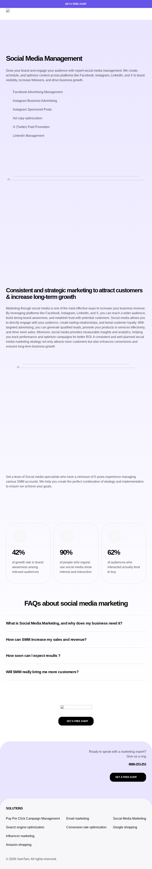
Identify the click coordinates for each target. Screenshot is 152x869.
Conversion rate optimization (86, 827)
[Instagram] (124, 859)
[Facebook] (115, 859)
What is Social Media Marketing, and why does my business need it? (64, 623)
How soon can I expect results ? (33, 655)
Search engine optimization (25, 827)
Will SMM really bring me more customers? (42, 672)
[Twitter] (133, 859)
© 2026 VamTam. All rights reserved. (31, 859)
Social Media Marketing (129, 818)
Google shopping (125, 827)
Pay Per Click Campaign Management (33, 818)
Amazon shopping (18, 844)
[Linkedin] (142, 859)
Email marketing (77, 818)
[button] (143, 14)
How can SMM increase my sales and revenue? (46, 639)
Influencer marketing (20, 836)
